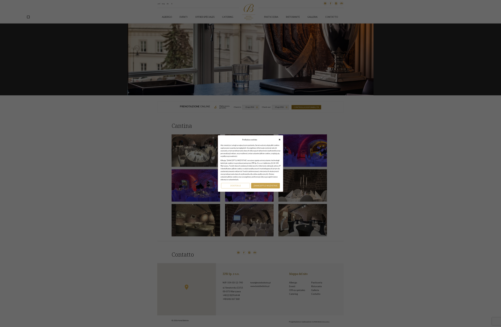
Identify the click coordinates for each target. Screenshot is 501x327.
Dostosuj (235, 186)
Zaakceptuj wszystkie (266, 186)
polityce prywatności (229, 156)
